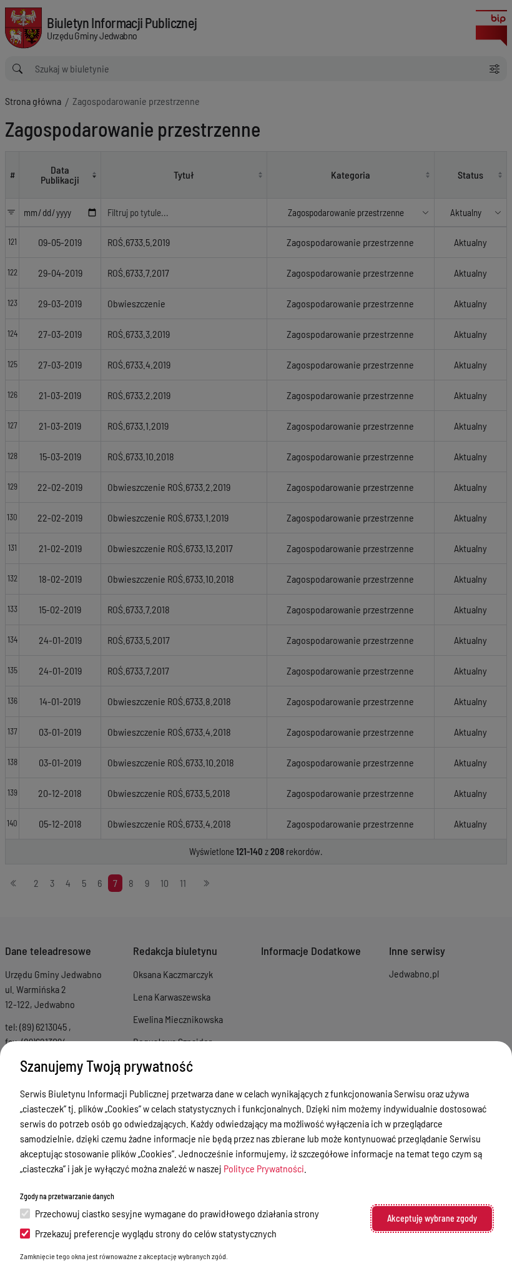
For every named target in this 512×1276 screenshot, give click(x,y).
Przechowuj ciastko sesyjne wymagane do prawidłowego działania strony (177, 1213)
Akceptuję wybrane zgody (432, 1218)
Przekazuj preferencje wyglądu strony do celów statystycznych (156, 1233)
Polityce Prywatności (264, 1168)
